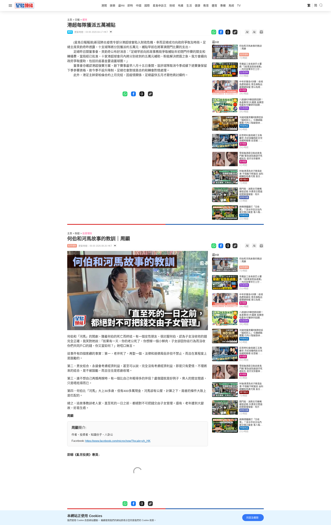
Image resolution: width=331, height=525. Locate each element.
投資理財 (244, 55)
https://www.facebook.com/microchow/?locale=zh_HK (118, 440)
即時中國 (244, 197)
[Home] (24, 5)
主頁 (69, 19)
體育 (84, 19)
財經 (77, 233)
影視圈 (243, 90)
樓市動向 (244, 180)
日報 (77, 19)
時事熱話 (244, 126)
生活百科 (244, 72)
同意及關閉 (252, 517)
